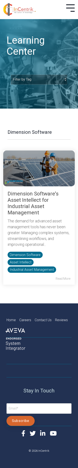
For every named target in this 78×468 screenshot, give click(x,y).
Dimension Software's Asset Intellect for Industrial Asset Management (33, 203)
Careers (25, 320)
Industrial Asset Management (32, 270)
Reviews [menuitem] (61, 320)
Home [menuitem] (12, 320)
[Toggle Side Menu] (70, 7)
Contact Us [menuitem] (45, 320)
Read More (63, 278)
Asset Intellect (20, 262)
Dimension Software (25, 255)
